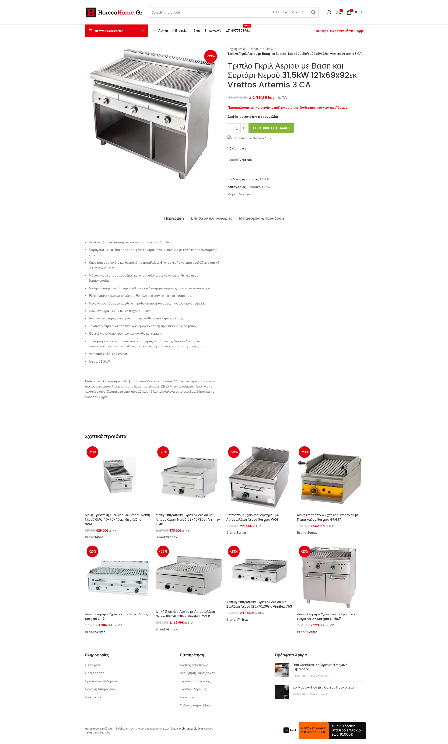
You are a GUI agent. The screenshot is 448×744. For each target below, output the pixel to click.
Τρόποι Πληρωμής (193, 689)
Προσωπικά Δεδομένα (101, 681)
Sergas (242, 532)
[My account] (329, 12)
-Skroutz (253, 187)
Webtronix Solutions (191, 728)
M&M (99, 537)
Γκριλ (269, 49)
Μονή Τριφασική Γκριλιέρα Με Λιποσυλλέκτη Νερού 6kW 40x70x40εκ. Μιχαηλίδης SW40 (117, 519)
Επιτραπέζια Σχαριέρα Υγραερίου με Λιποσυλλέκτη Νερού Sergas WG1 (252, 517)
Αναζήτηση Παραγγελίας (197, 673)
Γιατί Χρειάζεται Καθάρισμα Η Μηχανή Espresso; (320, 667)
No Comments (319, 676)
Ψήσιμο (256, 49)
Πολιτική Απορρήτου (100, 689)
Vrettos (245, 160)
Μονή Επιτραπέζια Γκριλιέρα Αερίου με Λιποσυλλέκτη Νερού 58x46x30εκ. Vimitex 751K (188, 519)
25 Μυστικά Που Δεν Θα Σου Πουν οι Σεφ (323, 687)
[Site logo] (114, 12)
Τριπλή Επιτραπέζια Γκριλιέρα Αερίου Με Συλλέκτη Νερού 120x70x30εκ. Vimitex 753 (259, 604)
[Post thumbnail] (282, 670)
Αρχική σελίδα (237, 49)
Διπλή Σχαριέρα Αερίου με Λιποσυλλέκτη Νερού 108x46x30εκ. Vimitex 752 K (185, 614)
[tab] (174, 216)
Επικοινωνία (94, 697)
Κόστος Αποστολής (194, 665)
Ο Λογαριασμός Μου (195, 705)
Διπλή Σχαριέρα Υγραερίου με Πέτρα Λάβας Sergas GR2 (116, 616)
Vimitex (171, 537)
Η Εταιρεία (92, 665)
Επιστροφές (188, 697)
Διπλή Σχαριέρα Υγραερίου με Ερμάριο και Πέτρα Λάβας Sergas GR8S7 (327, 616)
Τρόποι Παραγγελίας (195, 681)
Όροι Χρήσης (94, 673)
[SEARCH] (313, 12)
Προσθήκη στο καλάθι (271, 128)
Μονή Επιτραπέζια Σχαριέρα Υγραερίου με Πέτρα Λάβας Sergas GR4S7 (327, 517)
